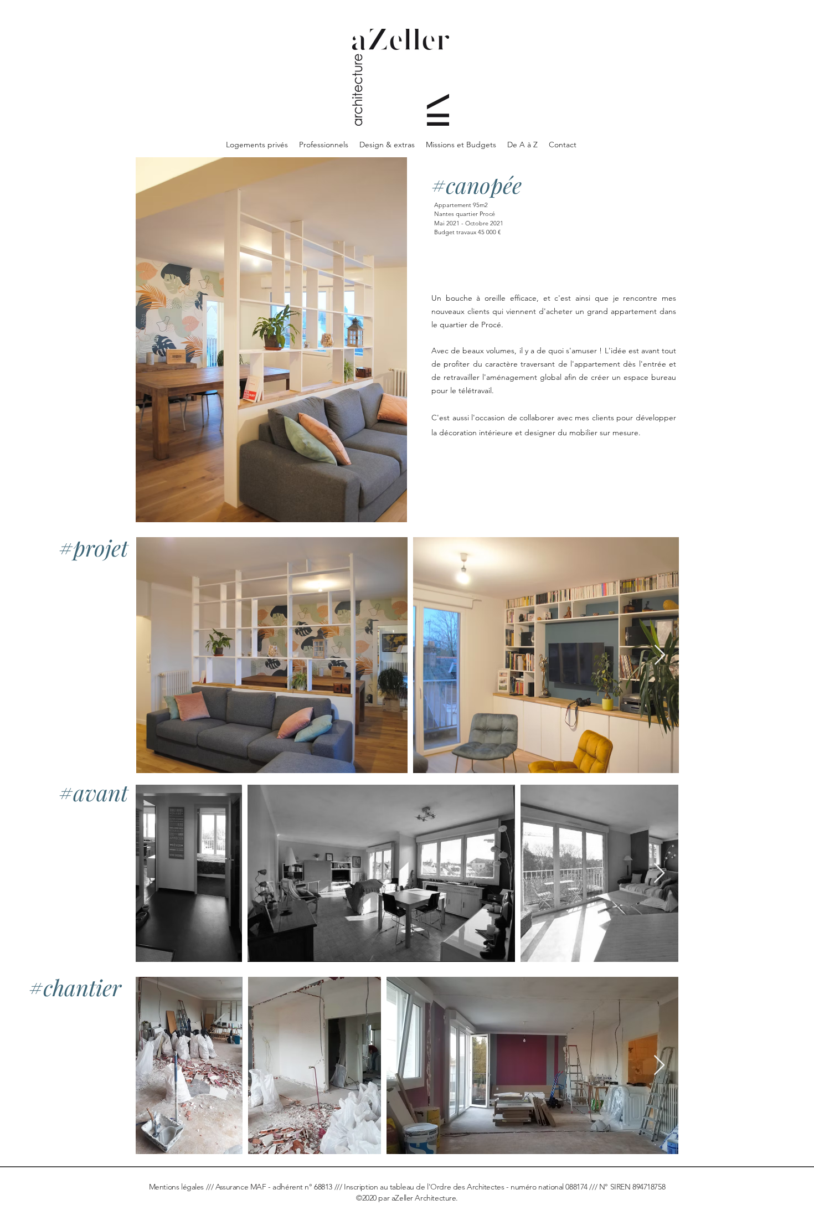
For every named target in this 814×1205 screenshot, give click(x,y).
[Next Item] (659, 655)
